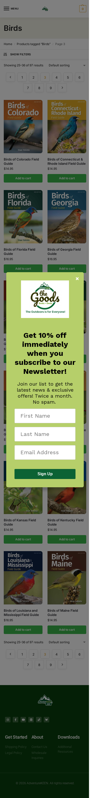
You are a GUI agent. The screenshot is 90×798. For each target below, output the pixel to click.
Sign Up (45, 474)
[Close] (77, 279)
